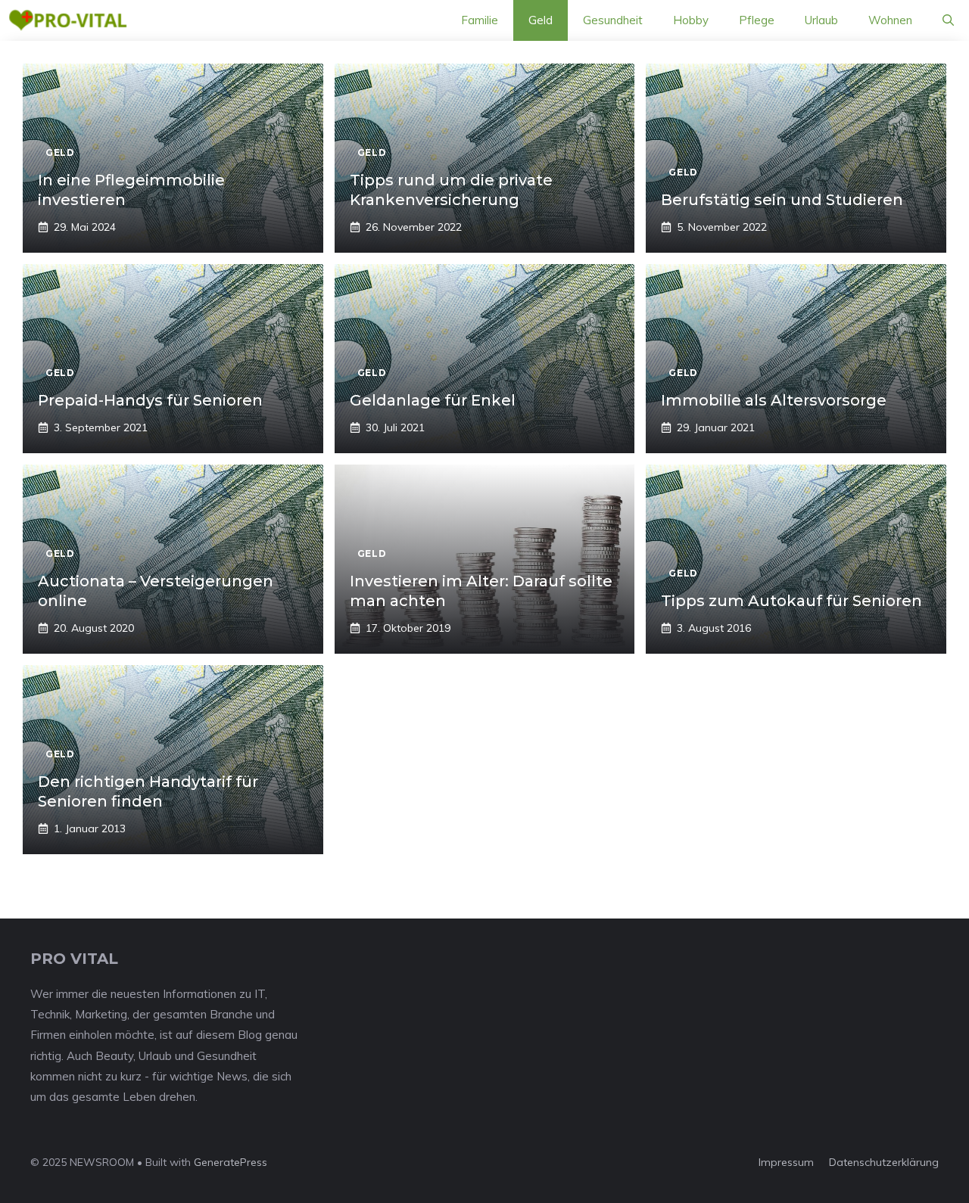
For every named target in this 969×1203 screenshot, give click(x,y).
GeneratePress (230, 1162)
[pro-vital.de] (68, 20)
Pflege (756, 20)
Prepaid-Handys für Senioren (150, 400)
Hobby (691, 20)
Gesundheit (613, 20)
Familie (479, 20)
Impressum (786, 1162)
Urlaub (821, 20)
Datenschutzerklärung (884, 1162)
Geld (540, 20)
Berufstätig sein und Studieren (782, 200)
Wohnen (890, 20)
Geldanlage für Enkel (433, 400)
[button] (948, 20)
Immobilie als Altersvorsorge (773, 400)
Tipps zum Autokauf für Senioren (791, 601)
